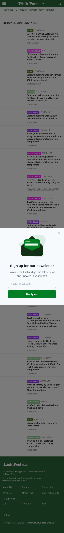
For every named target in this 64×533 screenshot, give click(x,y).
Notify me (32, 294)
